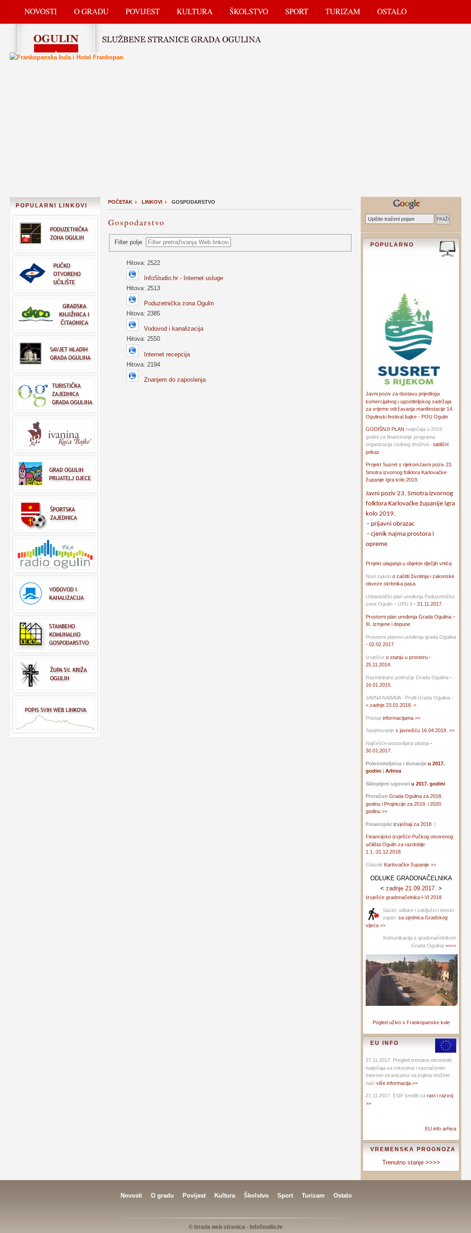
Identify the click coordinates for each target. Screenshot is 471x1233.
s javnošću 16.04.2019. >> (425, 730)
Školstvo (249, 11)
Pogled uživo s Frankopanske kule (411, 1022)
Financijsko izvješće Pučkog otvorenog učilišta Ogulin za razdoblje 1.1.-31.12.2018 (409, 844)
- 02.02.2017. (380, 644)
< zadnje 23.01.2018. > (391, 705)
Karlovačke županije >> (410, 864)
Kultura (195, 11)
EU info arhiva (440, 1128)
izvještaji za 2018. (413, 824)
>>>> (450, 945)
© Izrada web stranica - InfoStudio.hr (236, 1227)
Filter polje (129, 242)
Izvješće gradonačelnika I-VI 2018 (404, 897)
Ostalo (392, 11)
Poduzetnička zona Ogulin (179, 303)
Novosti (40, 11)
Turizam (342, 11)
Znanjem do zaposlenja (175, 379)
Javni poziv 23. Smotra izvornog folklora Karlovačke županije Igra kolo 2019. (409, 472)
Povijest (143, 11)
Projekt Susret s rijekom (392, 464)
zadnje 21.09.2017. (411, 888)
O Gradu (91, 11)
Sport (296, 11)
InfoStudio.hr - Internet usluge (183, 278)
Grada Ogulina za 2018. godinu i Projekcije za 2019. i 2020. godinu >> (404, 803)
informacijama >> (401, 718)
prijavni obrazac (392, 524)
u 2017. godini (427, 783)
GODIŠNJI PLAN (385, 429)
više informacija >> (397, 1083)
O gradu (162, 1195)
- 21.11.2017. (428, 604)
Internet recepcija (167, 354)
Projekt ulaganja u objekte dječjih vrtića (409, 563)
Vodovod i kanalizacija (173, 328)
